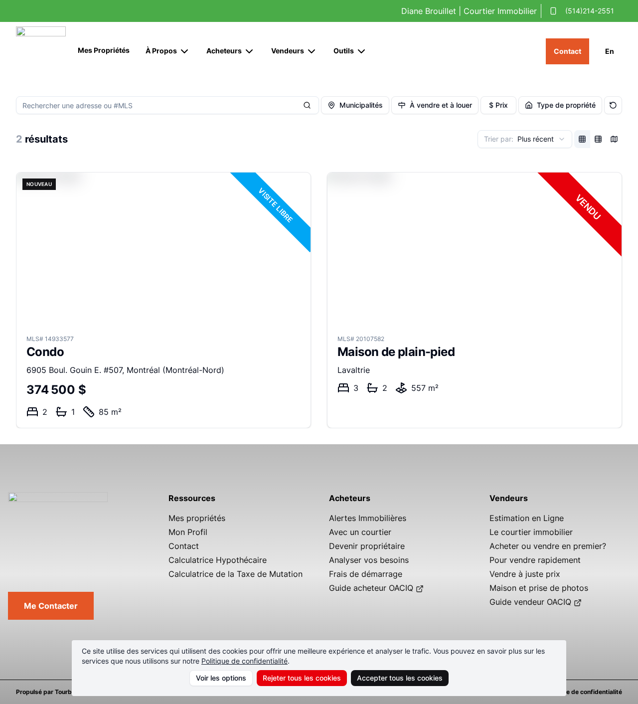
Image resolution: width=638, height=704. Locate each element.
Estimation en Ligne (526, 518)
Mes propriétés (196, 518)
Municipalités (361, 105)
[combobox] (525, 139)
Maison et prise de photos (538, 588)
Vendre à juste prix (524, 574)
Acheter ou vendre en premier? (547, 546)
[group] (598, 139)
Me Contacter (51, 606)
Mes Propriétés (104, 50)
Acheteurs (224, 50)
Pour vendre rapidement (535, 560)
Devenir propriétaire (367, 546)
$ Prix (498, 105)
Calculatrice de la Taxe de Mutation (235, 574)
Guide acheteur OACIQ (371, 588)
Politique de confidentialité (244, 661)
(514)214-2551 (589, 10)
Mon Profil (187, 532)
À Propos (161, 50)
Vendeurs (287, 50)
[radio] (582, 139)
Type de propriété (566, 105)
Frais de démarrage (365, 574)
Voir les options (221, 678)
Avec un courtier (360, 532)
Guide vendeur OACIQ (530, 602)
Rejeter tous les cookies (302, 678)
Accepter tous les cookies (400, 678)
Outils (343, 50)
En (609, 51)
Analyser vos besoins (369, 560)
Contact (567, 51)
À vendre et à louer (441, 105)
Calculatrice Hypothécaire (217, 560)
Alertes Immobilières (367, 518)
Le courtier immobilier (531, 532)
